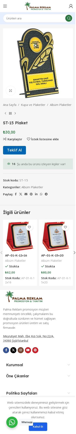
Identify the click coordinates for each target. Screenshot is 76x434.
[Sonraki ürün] (15, 113)
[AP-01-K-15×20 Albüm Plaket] (56, 237)
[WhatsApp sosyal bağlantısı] (41, 194)
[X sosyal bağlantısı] (20, 194)
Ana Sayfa (9, 105)
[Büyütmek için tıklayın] (10, 90)
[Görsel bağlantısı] (24, 296)
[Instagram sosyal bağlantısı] (21, 350)
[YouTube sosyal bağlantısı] (28, 350)
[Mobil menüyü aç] (5, 6)
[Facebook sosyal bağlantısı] (15, 194)
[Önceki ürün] (5, 113)
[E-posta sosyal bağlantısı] (26, 194)
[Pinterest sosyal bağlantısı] (31, 194)
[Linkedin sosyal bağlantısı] (36, 194)
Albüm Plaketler (61, 105)
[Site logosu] (38, 6)
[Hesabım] (71, 6)
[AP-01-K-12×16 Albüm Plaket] (20, 237)
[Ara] (68, 18)
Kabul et (38, 426)
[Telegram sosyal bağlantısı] (46, 194)
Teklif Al (14, 150)
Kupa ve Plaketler (33, 105)
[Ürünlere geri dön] (10, 113)
